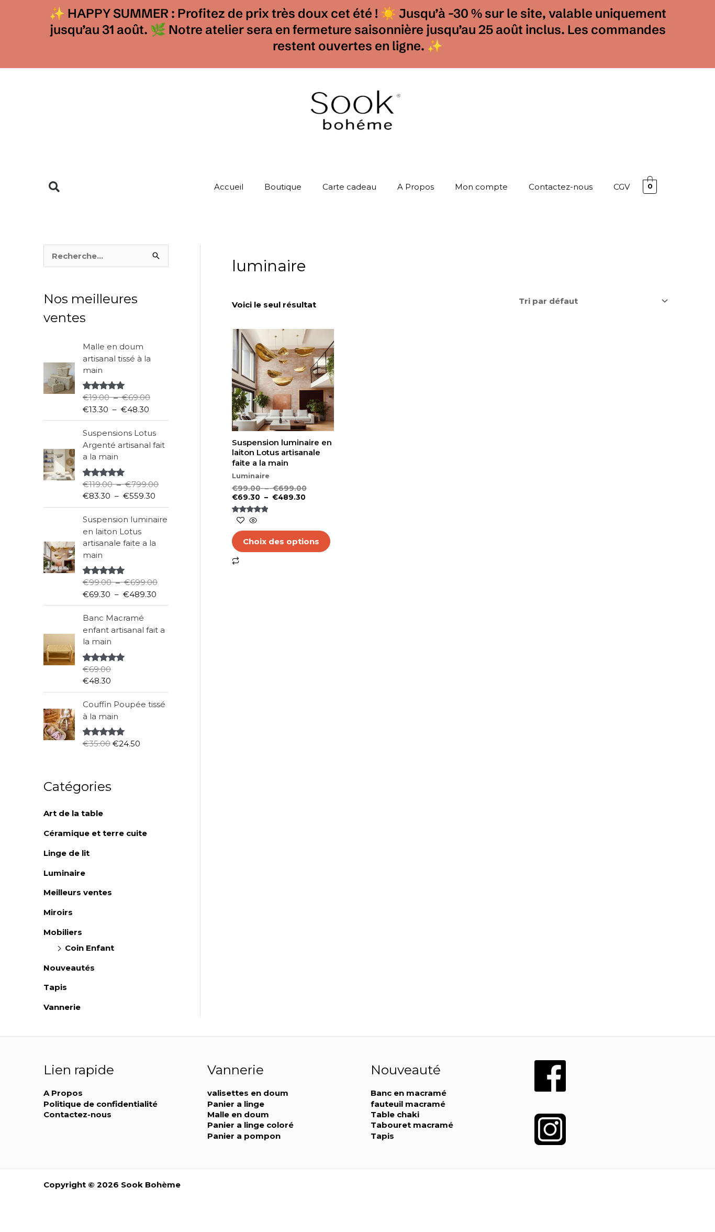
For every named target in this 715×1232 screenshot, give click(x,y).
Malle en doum (238, 1114)
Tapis (55, 987)
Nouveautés (69, 968)
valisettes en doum (247, 1093)
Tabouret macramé (412, 1125)
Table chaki (395, 1114)
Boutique (282, 187)
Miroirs (58, 912)
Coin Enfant (89, 948)
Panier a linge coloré (250, 1125)
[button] (54, 186)
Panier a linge (235, 1104)
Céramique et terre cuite (95, 833)
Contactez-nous (561, 187)
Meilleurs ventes (77, 892)
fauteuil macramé (408, 1104)
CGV (621, 187)
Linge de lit (66, 853)
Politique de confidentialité (100, 1104)
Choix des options (281, 541)
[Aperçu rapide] (252, 521)
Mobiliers (62, 932)
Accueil (228, 187)
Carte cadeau (349, 187)
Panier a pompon (244, 1136)
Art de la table (73, 813)
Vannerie (62, 1007)
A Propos (415, 187)
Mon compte (481, 187)
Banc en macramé (408, 1093)
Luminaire (64, 873)
